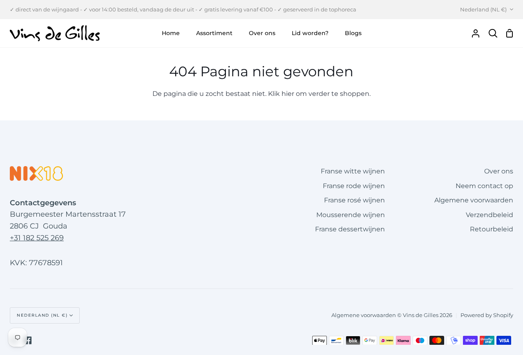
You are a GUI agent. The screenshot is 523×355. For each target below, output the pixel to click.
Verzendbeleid (489, 215)
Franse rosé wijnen (354, 200)
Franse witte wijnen (353, 171)
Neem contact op (484, 186)
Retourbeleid (491, 229)
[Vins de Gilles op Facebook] (28, 340)
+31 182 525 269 (37, 237)
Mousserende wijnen (350, 215)
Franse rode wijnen (354, 186)
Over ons (498, 171)
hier (288, 94)
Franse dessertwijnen (350, 229)
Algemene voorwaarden (473, 200)
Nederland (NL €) (483, 9)
